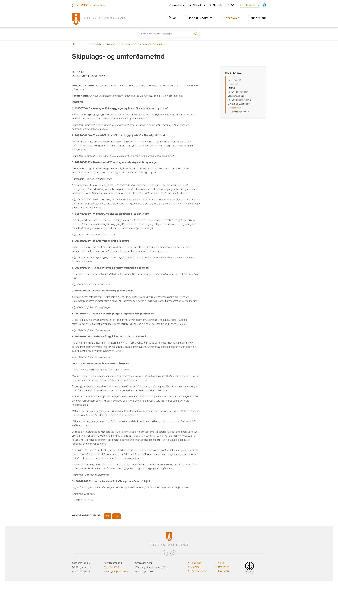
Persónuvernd (198, 571)
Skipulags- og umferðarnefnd (150, 44)
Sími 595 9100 (111, 567)
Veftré (221, 562)
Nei (116, 516)
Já (107, 516)
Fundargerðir (127, 44)
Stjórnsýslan (111, 44)
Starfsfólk (196, 567)
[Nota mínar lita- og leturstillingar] (264, 4)
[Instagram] (173, 553)
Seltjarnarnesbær (80, 44)
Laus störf (196, 562)
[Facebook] (165, 553)
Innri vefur (224, 571)
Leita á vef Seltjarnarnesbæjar (156, 34)
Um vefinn (223, 567)
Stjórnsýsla (96, 44)
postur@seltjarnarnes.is (115, 571)
